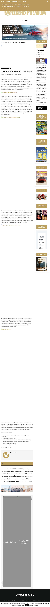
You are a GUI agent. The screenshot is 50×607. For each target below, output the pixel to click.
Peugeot (31, 476)
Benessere (9, 473)
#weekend (15, 471)
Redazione (8, 74)
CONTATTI (26, 6)
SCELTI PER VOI (6, 9)
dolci (20, 473)
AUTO (31, 471)
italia (7, 476)
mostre (19, 476)
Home (2, 1)
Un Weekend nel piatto (8, 6)
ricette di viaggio (14, 478)
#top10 (10, 471)
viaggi (9, 481)
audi (29, 471)
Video (24, 1)
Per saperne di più (33, 605)
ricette (8, 478)
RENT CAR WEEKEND (23, 4)
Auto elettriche (4, 473)
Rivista (19, 6)
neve (28, 476)
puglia (5, 478)
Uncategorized (8, 42)
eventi (27, 473)
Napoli (23, 476)
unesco (2, 481)
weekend (15, 481)
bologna (15, 473)
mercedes (11, 476)
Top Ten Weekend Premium (13, 1)
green (2, 476)
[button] (25, 20)
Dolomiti (23, 473)
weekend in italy (29, 481)
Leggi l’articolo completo (41, 108)
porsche (2, 478)
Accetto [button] (27, 605)
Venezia (5, 481)
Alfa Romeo (20, 471)
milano (15, 476)
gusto (5, 476)
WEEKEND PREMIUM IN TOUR (9, 4)
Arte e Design (25, 471)
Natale (26, 476)
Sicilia (21, 478)
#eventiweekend (16, 469)
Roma (18, 478)
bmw (13, 473)
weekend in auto (22, 481)
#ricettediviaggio (4, 471)
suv (27, 479)
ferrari (31, 473)
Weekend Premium (25, 595)
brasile (18, 473)
